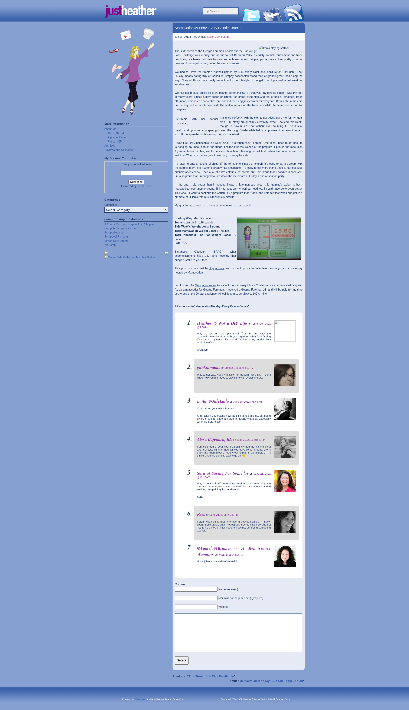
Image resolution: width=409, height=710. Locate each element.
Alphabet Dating (117, 137)
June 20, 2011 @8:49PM (251, 439)
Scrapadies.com (114, 232)
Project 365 (115, 141)
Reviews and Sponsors (118, 149)
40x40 (210, 36)
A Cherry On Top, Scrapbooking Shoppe (129, 224)
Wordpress (140, 699)
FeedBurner (144, 186)
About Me (110, 129)
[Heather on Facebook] (272, 20)
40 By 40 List (116, 133)
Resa (201, 514)
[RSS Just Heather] (294, 20)
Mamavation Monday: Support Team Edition (271, 681)
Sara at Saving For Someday (223, 473)
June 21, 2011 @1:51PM (224, 514)
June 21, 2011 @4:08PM (229, 554)
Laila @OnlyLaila (213, 401)
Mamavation (195, 272)
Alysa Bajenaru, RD (214, 439)
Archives (109, 145)
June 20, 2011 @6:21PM (239, 367)
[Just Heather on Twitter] (251, 20)
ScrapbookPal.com (116, 236)
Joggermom (216, 268)
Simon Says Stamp (116, 240)
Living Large (222, 36)
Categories (111, 204)
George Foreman (205, 285)
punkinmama (209, 367)
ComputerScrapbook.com (120, 228)
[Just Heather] (147, 20)
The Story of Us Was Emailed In (211, 676)
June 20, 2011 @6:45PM (247, 401)
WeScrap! (110, 244)
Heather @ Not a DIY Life (222, 323)
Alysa (271, 117)
